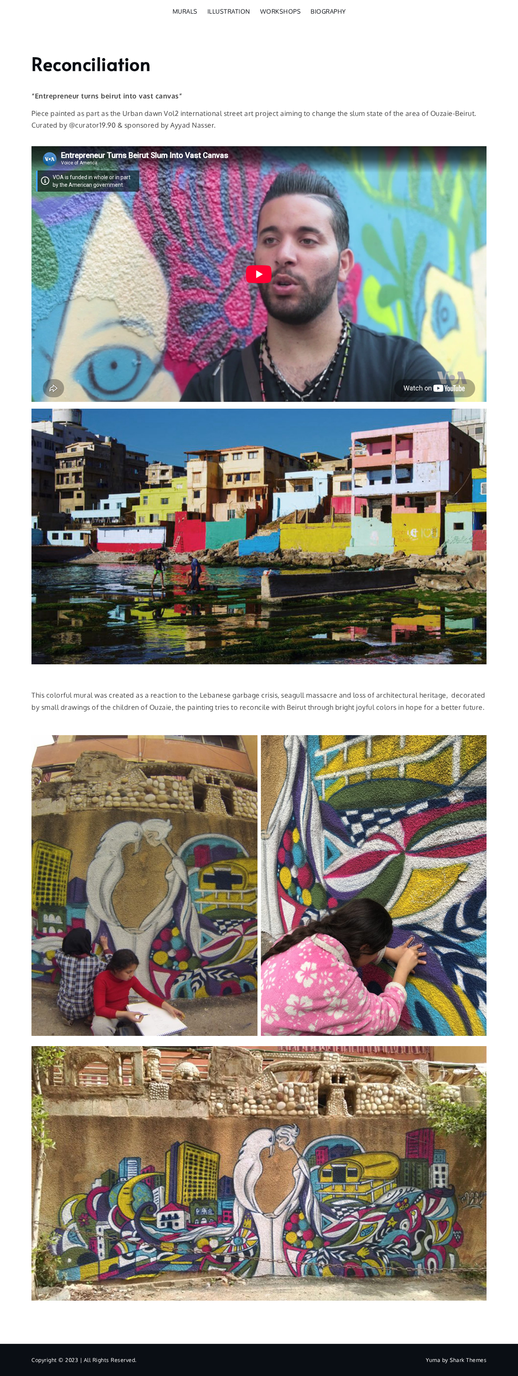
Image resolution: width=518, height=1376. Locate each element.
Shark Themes (468, 1360)
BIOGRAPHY (328, 11)
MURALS (185, 11)
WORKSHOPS (280, 11)
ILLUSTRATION (228, 11)
